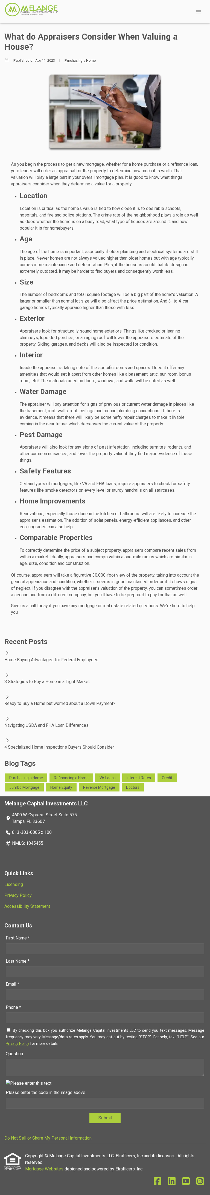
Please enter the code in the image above (45, 1092)
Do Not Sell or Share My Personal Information (48, 1138)
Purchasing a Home (80, 60)
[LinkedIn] (171, 1181)
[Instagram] (200, 1181)
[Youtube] (185, 1181)
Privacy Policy (18, 895)
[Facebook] (157, 1181)
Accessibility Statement (27, 906)
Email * (12, 984)
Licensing (13, 884)
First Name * (18, 938)
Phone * (13, 1007)
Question (14, 1053)
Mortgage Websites (45, 1169)
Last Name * (18, 961)
